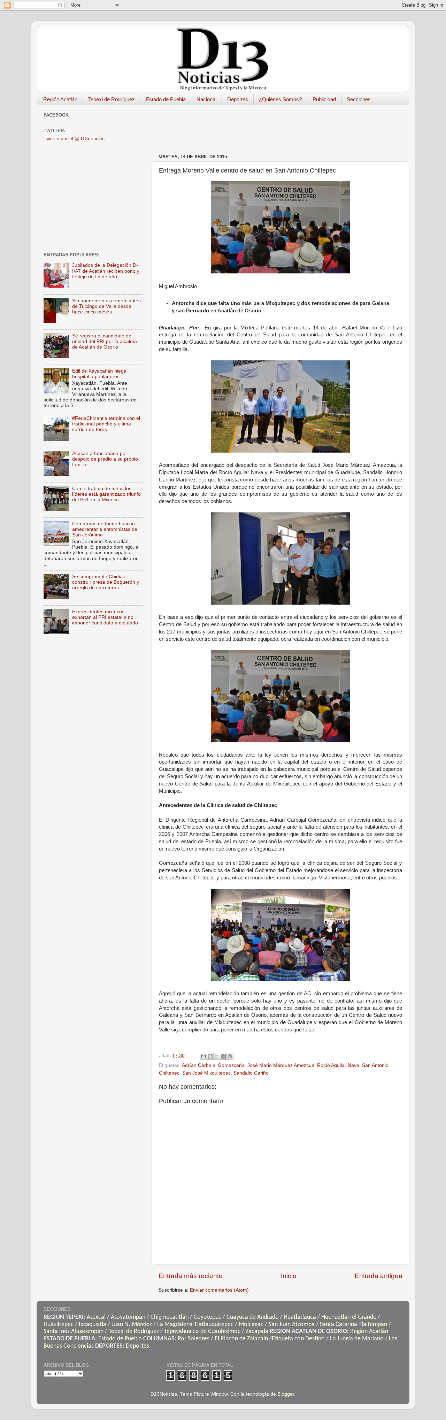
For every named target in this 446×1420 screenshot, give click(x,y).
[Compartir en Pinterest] (229, 1056)
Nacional (206, 99)
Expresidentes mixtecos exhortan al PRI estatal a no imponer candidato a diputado (105, 617)
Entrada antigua (378, 1275)
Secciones (359, 99)
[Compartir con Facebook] (223, 1056)
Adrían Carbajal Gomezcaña (213, 1065)
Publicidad (324, 99)
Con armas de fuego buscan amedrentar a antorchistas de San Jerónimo (104, 529)
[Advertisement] (285, 126)
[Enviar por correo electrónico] (203, 1056)
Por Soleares (193, 1338)
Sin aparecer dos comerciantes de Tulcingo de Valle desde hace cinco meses (106, 306)
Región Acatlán (60, 99)
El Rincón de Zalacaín (241, 1338)
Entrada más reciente (191, 1275)
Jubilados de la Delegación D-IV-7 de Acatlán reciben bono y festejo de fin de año (105, 271)
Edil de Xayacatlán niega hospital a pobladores (99, 373)
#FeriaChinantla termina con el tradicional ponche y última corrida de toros (106, 424)
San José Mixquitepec (206, 1073)
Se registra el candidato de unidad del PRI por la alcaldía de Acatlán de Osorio (104, 341)
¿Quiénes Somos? (280, 99)
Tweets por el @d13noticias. (75, 138)
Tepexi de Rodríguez (111, 99)
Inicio (289, 1275)
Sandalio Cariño (251, 1073)
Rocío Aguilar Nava (338, 1065)
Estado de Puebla (166, 99)
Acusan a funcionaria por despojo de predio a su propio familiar (105, 459)
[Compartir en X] (216, 1056)
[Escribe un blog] (210, 1056)
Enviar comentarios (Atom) (219, 1290)
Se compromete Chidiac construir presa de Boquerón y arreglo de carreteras (105, 582)
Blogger (285, 1394)
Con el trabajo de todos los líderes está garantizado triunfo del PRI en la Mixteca (106, 494)
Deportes (237, 99)
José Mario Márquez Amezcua (280, 1065)
